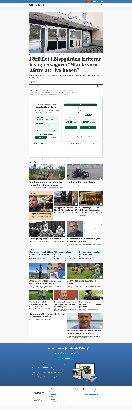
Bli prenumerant (66, 358)
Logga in (40, 137)
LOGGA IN (101, 1)
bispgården (69, 159)
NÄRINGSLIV (60, 5)
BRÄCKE (68, 8)
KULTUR (66, 5)
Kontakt (53, 399)
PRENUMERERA (89, 1)
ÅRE (47, 8)
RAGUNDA (83, 8)
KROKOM (51, 8)
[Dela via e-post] (101, 86)
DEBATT (75, 5)
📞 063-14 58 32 (75, 143)
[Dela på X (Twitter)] (99, 86)
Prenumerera (54, 389)
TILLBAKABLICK (82, 5)
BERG (73, 8)
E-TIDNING (88, 5)
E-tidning (53, 392)
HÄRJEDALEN (77, 8)
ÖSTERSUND (63, 8)
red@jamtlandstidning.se (91, 394)
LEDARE (70, 5)
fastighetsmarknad (35, 159)
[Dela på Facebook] (97, 86)
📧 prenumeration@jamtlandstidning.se (88, 143)
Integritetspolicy (55, 402)
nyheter (45, 159)
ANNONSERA (95, 1)
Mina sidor (53, 137)
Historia (53, 397)
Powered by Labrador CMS (66, 407)
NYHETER (54, 5)
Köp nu (71, 127)
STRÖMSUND (57, 8)
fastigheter (53, 159)
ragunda (61, 159)
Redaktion (53, 394)
